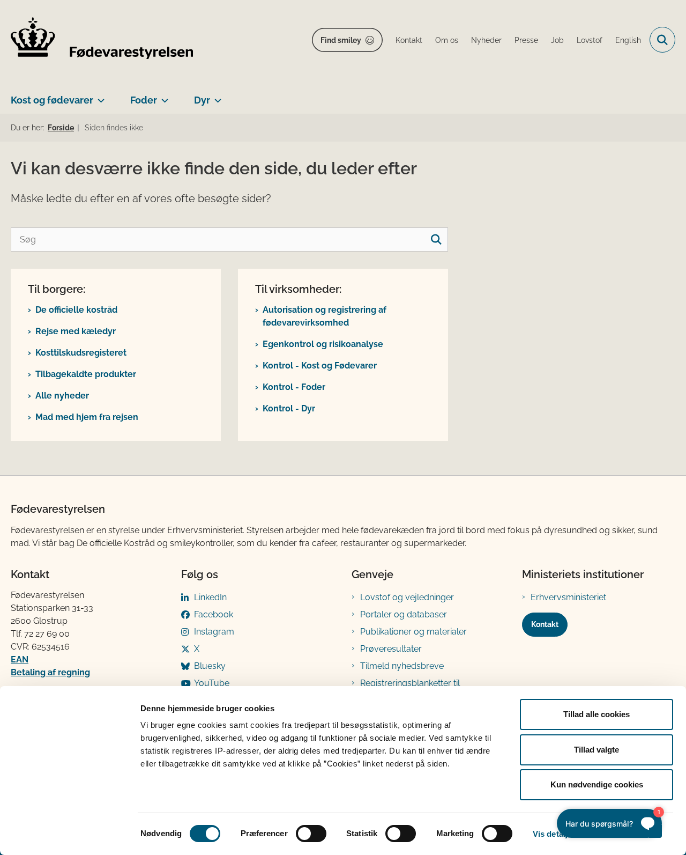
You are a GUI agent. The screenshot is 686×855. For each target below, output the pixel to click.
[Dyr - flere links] (215, 96)
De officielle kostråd (76, 310)
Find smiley (340, 40)
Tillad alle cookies (596, 714)
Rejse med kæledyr (75, 331)
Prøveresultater (391, 649)
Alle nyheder (62, 395)
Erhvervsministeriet (568, 597)
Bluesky (210, 666)
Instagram (214, 631)
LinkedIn (210, 597)
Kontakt (544, 624)
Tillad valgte (596, 749)
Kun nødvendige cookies (596, 784)
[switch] (311, 833)
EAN (19, 659)
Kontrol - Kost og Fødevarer (320, 365)
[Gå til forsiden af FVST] (102, 40)
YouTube (211, 683)
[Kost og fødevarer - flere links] (99, 96)
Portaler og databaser (403, 614)
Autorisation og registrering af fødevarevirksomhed (324, 316)
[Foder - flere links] (162, 96)
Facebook (213, 614)
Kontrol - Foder (294, 387)
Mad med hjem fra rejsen (86, 417)
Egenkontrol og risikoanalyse (323, 344)
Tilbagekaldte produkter (85, 374)
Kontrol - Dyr (289, 408)
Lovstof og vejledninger (407, 597)
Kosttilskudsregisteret (80, 353)
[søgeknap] (436, 239)
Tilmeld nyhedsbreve (402, 666)
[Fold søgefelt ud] (662, 40)
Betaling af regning (50, 672)
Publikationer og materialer (413, 631)
